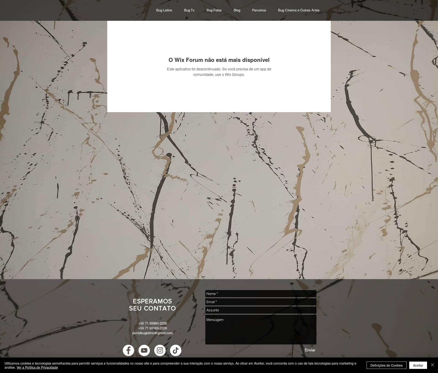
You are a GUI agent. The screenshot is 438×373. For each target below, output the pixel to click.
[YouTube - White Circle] (144, 350)
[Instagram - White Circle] (160, 350)
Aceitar (418, 365)
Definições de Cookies (386, 365)
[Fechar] (432, 365)
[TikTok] (175, 350)
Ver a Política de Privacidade (37, 367)
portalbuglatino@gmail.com (152, 333)
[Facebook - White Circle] (128, 350)
